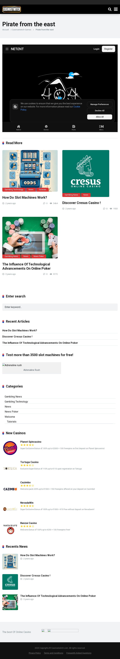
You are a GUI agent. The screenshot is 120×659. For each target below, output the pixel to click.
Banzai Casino (28, 523)
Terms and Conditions (53, 653)
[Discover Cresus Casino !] (90, 173)
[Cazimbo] (10, 495)
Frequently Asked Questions (78, 653)
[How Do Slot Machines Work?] (30, 171)
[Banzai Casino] (10, 536)
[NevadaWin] (10, 516)
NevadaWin (26, 502)
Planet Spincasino (30, 441)
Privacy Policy (35, 653)
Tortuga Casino (29, 462)
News (31, 190)
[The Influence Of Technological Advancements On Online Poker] (30, 237)
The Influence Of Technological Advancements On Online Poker (26, 266)
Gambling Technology (14, 190)
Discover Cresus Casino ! (81, 203)
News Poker (39, 256)
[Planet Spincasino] (10, 455)
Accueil (5, 30)
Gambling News (71, 195)
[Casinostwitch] (11, 8)
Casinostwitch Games (21, 30)
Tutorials (42, 190)
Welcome (10, 416)
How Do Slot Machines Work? (24, 197)
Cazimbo (25, 482)
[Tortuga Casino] (10, 475)
